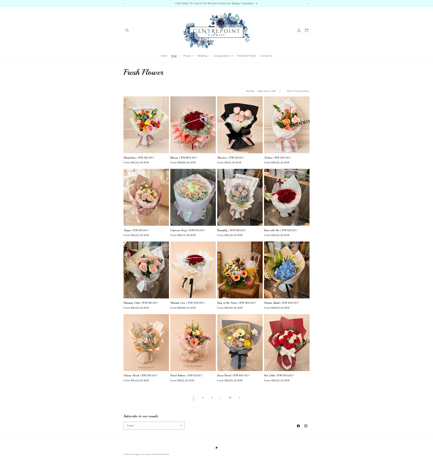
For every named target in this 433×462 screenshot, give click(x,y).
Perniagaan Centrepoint (141, 454)
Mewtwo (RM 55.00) (230, 157)
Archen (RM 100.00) (277, 157)
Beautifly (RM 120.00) (231, 230)
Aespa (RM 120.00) (136, 230)
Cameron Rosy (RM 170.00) (187, 230)
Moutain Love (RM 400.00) (187, 302)
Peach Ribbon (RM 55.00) (186, 375)
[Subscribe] (180, 426)
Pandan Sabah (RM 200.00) (281, 302)
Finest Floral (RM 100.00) (233, 375)
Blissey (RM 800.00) (183, 157)
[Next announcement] (308, 3)
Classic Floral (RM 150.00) (140, 375)
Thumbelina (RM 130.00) (138, 157)
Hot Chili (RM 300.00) (279, 375)
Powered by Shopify (161, 454)
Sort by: (250, 90)
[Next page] (239, 397)
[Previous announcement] (124, 3)
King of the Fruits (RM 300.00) (236, 302)
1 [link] (193, 397)
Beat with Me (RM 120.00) (280, 230)
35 (230, 397)
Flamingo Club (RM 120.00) (140, 302)
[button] (127, 30)
